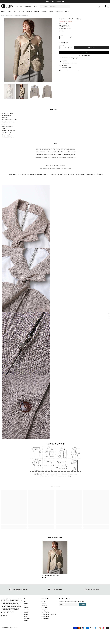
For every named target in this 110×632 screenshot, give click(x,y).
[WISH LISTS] (102, 6)
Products (7, 15)
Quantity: (61, 45)
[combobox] (56, 6)
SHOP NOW (61, 1)
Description (53, 109)
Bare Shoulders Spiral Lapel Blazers (50, 575)
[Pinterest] (1, 616)
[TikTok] (4, 616)
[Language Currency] (108, 6)
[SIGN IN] (99, 6)
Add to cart (91, 47)
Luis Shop (66, 23)
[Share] (68, 47)
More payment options (84, 55)
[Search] (55, 6)
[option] (28, 50)
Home (2, 15)
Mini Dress (19, 6)
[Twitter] (7, 616)
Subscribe (82, 604)
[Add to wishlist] (71, 47)
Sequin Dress (28, 6)
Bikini (35, 6)
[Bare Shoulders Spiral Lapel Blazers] (55, 557)
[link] (14, 526)
